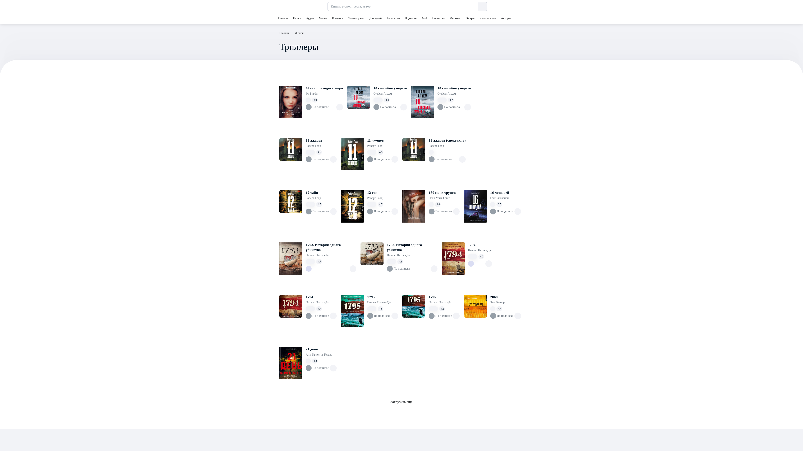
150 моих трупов (442, 193)
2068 (494, 297)
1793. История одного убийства (323, 247)
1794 (472, 245)
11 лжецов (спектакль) (447, 140)
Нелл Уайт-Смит (439, 198)
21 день (312, 349)
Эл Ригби (312, 93)
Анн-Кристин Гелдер (319, 354)
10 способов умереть (390, 88)
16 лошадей (499, 193)
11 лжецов (314, 140)
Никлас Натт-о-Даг (318, 255)
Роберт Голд (313, 145)
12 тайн (312, 193)
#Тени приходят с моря (324, 88)
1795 (371, 297)
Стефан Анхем (382, 93)
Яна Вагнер (497, 302)
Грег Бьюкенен (499, 198)
